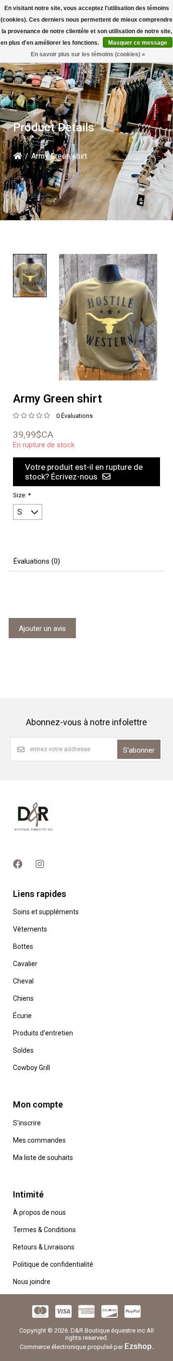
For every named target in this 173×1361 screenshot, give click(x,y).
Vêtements (30, 929)
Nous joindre (31, 1281)
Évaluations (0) (36, 561)
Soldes (23, 1050)
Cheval (23, 981)
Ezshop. (139, 1346)
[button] (30, 275)
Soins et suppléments (46, 912)
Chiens (23, 998)
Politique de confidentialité (53, 1264)
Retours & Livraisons (43, 1247)
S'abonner (139, 750)
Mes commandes (39, 1140)
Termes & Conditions (44, 1230)
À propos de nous (39, 1212)
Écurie (22, 1016)
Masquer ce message (137, 42)
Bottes (23, 946)
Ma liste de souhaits (43, 1157)
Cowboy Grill (31, 1067)
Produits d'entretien (43, 1033)
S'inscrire (27, 1123)
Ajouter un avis (42, 628)
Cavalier (25, 964)
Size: (22, 495)
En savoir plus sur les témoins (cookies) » (88, 54)
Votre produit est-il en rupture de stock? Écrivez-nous (84, 471)
